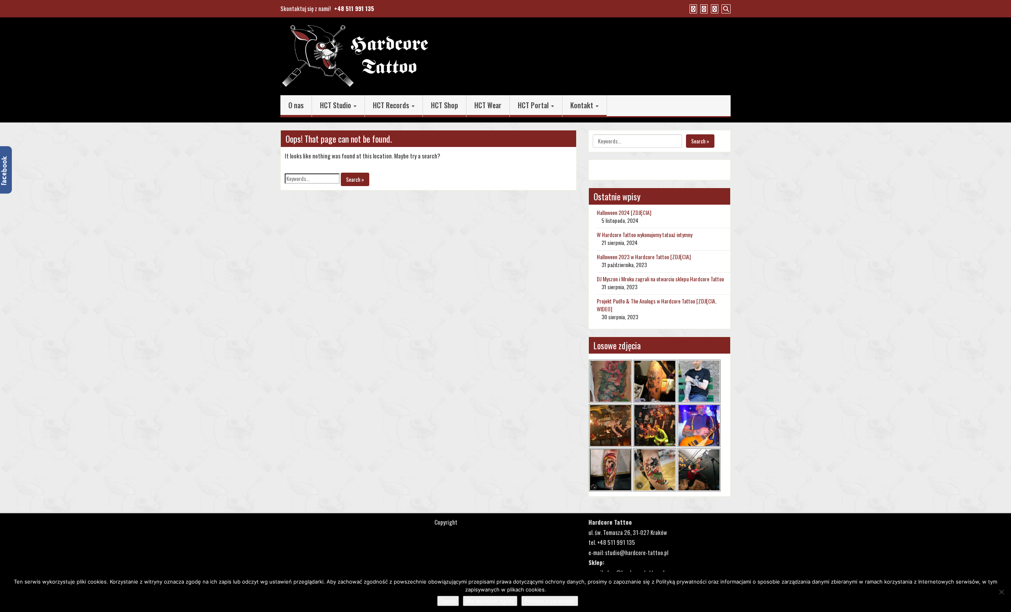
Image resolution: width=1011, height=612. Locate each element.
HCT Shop (444, 105)
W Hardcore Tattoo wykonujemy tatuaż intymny (644, 234)
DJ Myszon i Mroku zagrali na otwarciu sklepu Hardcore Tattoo (660, 279)
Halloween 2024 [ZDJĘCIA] (624, 212)
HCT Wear (488, 105)
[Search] (725, 8)
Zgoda (448, 601)
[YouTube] (703, 8)
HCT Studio (336, 105)
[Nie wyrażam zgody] (1001, 592)
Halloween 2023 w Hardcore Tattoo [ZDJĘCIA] (644, 256)
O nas (296, 105)
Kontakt (582, 105)
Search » (355, 179)
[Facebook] (692, 8)
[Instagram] (713, 8)
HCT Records (392, 105)
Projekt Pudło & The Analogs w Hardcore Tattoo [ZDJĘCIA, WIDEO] (656, 305)
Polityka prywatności (549, 601)
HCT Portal (534, 105)
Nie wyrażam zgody (490, 601)
